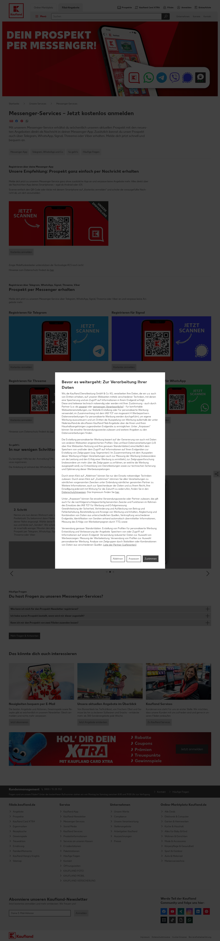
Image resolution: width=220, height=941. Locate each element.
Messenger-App (18, 152)
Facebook (164, 911)
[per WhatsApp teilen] (27, 121)
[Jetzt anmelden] (110, 749)
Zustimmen (151, 558)
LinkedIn (198, 911)
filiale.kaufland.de (22, 804)
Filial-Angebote (70, 7)
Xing (181, 911)
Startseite (14, 103)
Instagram (189, 911)
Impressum (145, 937)
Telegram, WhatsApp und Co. (47, 152)
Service (64, 804)
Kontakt (207, 16)
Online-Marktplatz (43, 7)
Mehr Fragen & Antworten (24, 635)
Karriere (196, 16)
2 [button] (110, 572)
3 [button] (113, 572)
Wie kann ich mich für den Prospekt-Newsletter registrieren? (44, 609)
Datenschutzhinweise (161, 937)
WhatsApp (189, 920)
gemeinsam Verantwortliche (108, 406)
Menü (43, 16)
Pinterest (206, 911)
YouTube (172, 911)
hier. (117, 492)
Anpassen (134, 558)
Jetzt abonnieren (19, 722)
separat (83, 406)
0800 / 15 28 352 (53, 789)
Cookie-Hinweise (179, 937)
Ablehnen (118, 558)
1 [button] (107, 572)
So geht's (73, 152)
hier (52, 270)
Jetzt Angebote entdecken (93, 722)
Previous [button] (12, 574)
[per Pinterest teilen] (21, 121)
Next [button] (208, 574)
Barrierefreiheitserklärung (200, 937)
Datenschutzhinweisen (74, 492)
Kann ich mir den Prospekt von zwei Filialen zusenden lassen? (44, 622)
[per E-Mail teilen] (11, 121)
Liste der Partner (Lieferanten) (119, 544)
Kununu (164, 920)
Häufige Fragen (91, 152)
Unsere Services (37, 103)
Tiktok (172, 920)
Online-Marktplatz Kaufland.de (184, 804)
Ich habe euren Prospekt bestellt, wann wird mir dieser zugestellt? (47, 615)
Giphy (181, 920)
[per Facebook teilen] (16, 121)
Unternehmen (183, 16)
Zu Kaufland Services (159, 722)
